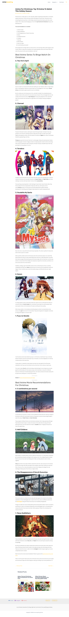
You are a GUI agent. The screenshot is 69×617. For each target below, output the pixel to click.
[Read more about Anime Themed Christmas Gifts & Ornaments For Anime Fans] (26, 586)
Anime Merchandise (24, 580)
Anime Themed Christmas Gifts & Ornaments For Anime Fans (25, 577)
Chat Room (61, 2)
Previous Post (18, 565)
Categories (54, 2)
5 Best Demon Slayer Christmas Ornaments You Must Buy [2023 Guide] (42, 577)
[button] (57, 2)
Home (49, 2)
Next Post (51, 565)
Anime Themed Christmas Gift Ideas (27, 377)
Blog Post (19, 580)
